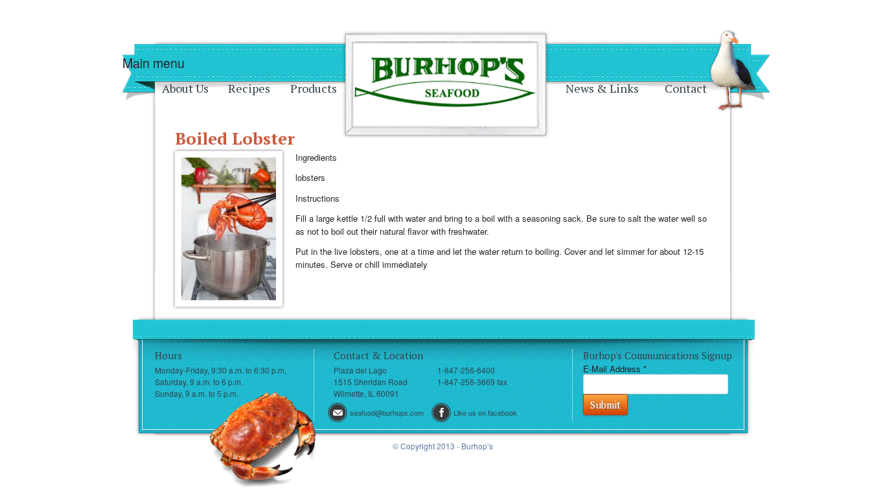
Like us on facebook (485, 412)
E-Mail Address (615, 368)
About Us (185, 88)
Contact (686, 88)
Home (445, 85)
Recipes (249, 88)
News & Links (602, 88)
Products (313, 88)
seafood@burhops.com (387, 412)
